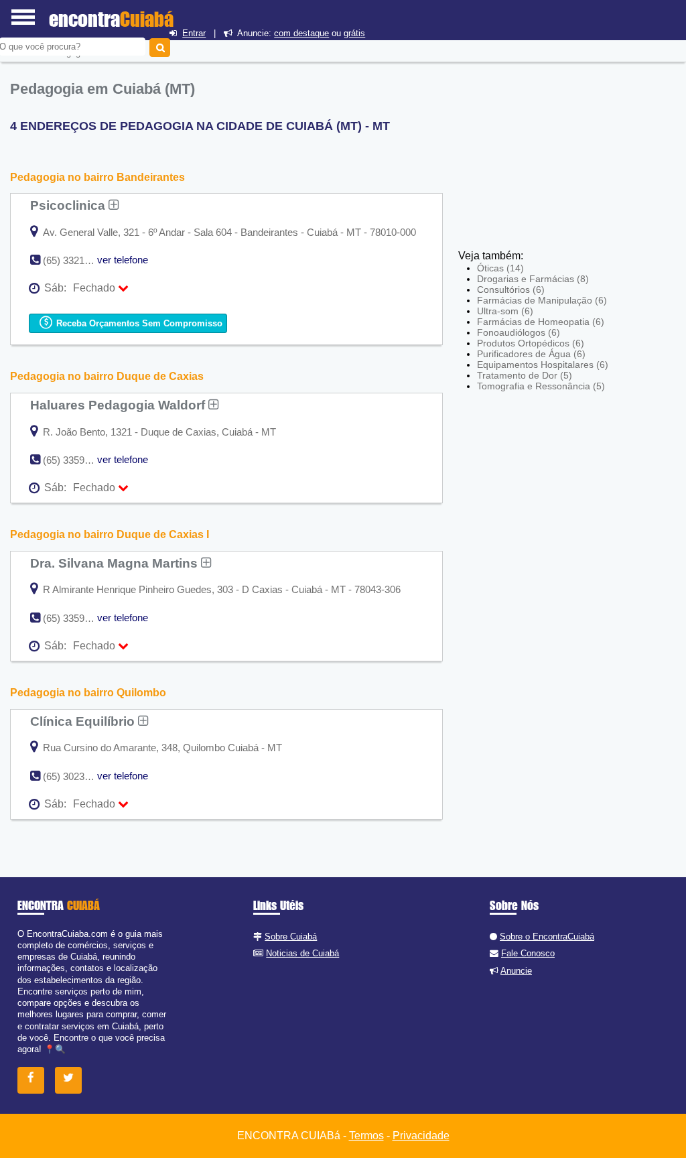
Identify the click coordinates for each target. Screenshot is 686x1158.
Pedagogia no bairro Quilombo (88, 692)
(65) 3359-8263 (76, 618)
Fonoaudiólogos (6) (518, 332)
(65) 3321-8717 (76, 260)
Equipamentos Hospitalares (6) (542, 364)
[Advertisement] (556, 151)
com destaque (301, 33)
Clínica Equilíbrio (84, 721)
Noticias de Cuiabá (302, 953)
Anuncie (516, 971)
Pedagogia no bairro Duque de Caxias (107, 376)
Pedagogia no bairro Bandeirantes (97, 177)
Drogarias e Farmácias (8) (533, 278)
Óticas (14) (500, 268)
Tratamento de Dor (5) (524, 375)
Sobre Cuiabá (291, 936)
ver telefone (122, 259)
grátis (354, 33)
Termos (366, 1135)
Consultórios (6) (511, 289)
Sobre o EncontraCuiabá (547, 936)
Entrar (194, 33)
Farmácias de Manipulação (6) (542, 300)
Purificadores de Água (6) (531, 353)
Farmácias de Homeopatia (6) (540, 321)
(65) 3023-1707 (76, 776)
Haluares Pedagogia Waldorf (119, 404)
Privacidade (421, 1135)
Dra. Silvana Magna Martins (115, 563)
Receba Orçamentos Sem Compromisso (138, 323)
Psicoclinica (69, 205)
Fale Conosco (528, 953)
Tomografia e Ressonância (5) (541, 386)
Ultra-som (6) (505, 311)
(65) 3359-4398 (76, 460)
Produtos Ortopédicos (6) (530, 343)
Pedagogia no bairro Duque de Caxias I (109, 534)
